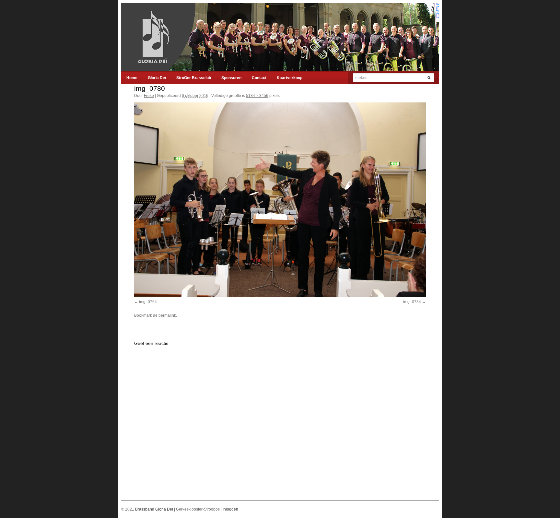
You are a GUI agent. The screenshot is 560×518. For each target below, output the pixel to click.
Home (131, 78)
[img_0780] (280, 199)
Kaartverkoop (289, 78)
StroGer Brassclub (193, 78)
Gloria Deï (157, 78)
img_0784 (412, 302)
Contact (259, 78)
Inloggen (230, 509)
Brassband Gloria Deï (154, 509)
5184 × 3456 (257, 95)
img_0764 (148, 302)
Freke (149, 95)
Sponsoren (231, 78)
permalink (167, 315)
